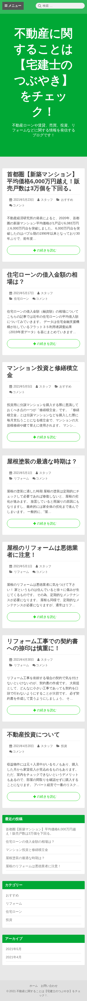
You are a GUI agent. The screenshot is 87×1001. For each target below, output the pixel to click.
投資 (64, 746)
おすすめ (67, 199)
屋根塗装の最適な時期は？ (42, 461)
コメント (19, 205)
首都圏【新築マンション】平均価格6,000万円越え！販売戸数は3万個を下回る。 (43, 181)
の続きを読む (43, 251)
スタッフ (47, 199)
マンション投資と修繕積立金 (27, 850)
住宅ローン (21, 298)
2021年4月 (14, 957)
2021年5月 (14, 949)
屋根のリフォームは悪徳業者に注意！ (33, 866)
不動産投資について (33, 734)
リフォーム (21, 478)
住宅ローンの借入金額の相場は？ (30, 841)
